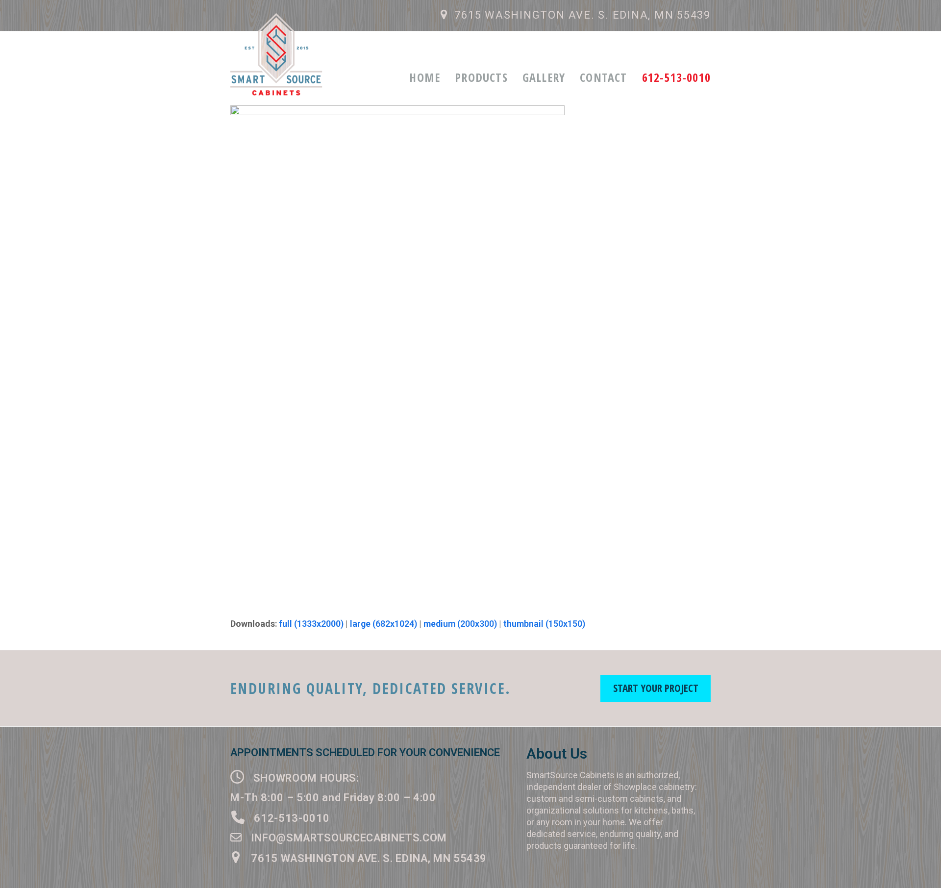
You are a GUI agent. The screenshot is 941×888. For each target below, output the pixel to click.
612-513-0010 (288, 818)
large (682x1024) (383, 623)
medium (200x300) (460, 623)
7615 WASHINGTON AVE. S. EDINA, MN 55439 (582, 15)
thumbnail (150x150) (544, 623)
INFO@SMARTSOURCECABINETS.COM (347, 838)
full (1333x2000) (311, 623)
